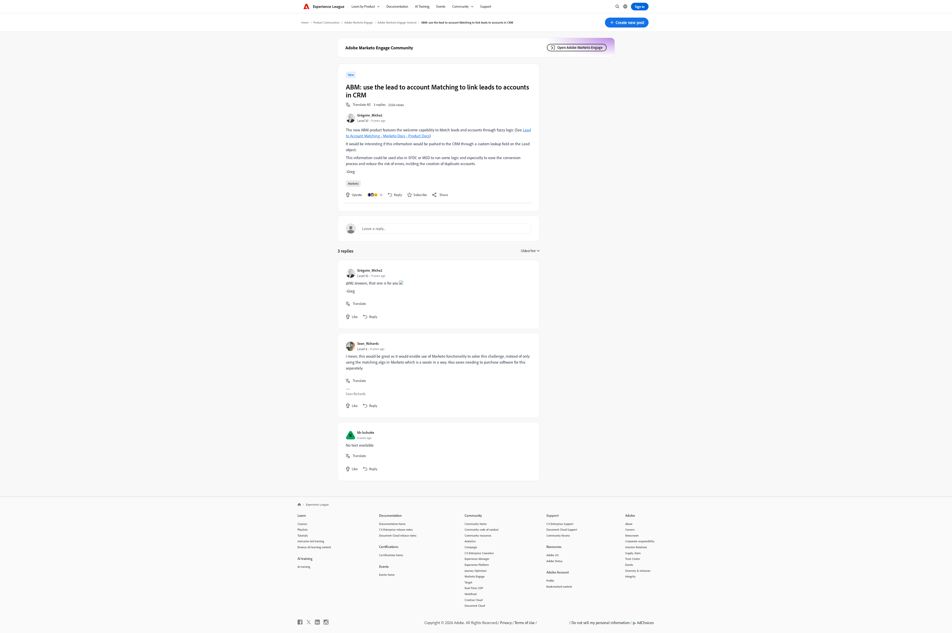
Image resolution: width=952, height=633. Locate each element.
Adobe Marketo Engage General (397, 22)
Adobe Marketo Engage (358, 22)
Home (305, 22)
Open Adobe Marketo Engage (580, 47)
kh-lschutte (365, 432)
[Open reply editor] (438, 228)
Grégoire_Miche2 (369, 115)
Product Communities (326, 22)
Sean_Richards (368, 343)
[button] (627, 23)
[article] (437, 294)
